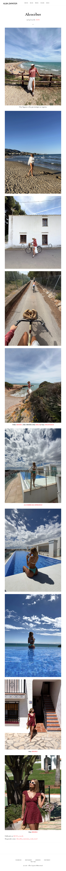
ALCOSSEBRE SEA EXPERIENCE (33, 505)
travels (21, 836)
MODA (16, 836)
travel (35, 839)
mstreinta (26, 839)
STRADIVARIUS (49, 425)
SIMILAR (37, 425)
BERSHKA (19, 425)
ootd (31, 839)
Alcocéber (19, 839)
